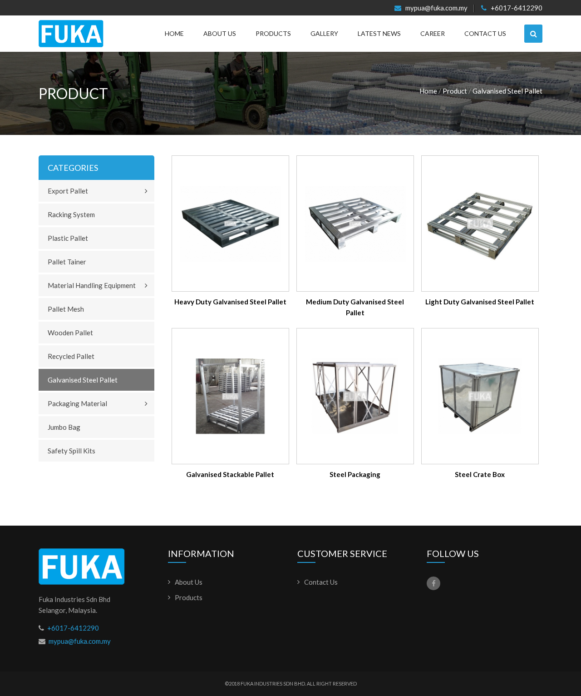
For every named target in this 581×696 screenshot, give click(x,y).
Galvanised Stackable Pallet (230, 474)
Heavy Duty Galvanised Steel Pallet (230, 302)
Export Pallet (68, 191)
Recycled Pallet (71, 356)
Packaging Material (77, 403)
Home (174, 33)
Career (432, 33)
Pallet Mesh (66, 309)
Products (273, 33)
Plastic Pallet (68, 238)
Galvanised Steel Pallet (507, 91)
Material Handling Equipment (92, 285)
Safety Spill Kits (71, 451)
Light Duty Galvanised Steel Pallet (479, 302)
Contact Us (485, 33)
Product (455, 91)
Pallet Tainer (67, 262)
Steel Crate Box (480, 474)
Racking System (71, 214)
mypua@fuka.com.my (436, 8)
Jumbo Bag (64, 427)
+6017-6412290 (515, 8)
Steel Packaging (355, 474)
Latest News (379, 33)
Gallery (324, 33)
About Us (219, 33)
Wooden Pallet (70, 332)
